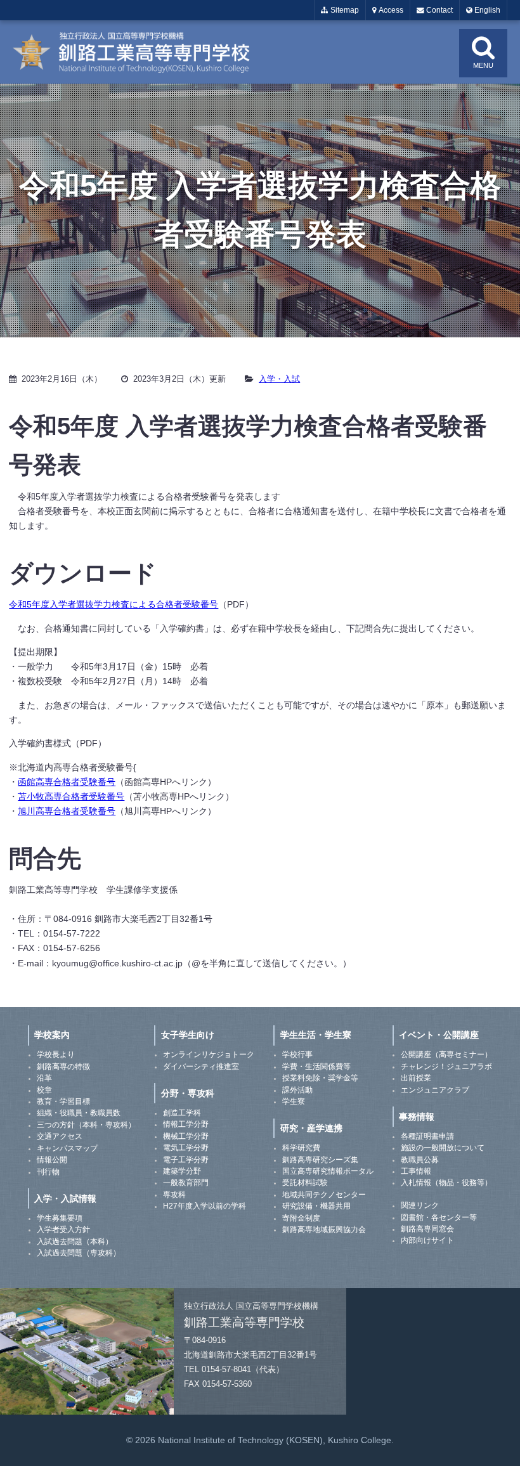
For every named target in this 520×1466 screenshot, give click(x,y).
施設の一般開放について (442, 1147)
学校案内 (52, 1035)
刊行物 (48, 1172)
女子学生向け (187, 1035)
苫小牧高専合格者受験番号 (71, 796)
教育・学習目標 (63, 1101)
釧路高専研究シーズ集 (320, 1160)
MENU (483, 65)
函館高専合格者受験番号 (66, 782)
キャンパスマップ (67, 1148)
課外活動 (297, 1090)
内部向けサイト (427, 1240)
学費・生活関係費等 (316, 1066)
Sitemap (343, 10)
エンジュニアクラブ (435, 1090)
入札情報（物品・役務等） (446, 1182)
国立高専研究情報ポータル (328, 1171)
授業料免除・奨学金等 (320, 1078)
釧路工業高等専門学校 (139, 52)
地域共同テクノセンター (324, 1194)
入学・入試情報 (65, 1198)
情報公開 (52, 1160)
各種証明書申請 (427, 1136)
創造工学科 (182, 1113)
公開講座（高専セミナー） (446, 1054)
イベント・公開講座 (439, 1035)
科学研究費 (301, 1147)
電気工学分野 (186, 1147)
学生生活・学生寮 (315, 1035)
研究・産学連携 (311, 1128)
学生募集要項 (59, 1218)
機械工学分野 (186, 1136)
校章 (44, 1090)
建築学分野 (182, 1171)
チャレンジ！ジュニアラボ (446, 1066)
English (486, 10)
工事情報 (416, 1171)
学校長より (56, 1054)
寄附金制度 (301, 1218)
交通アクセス (59, 1136)
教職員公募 (420, 1160)
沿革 (44, 1078)
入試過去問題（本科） (75, 1241)
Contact (438, 10)
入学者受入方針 (63, 1229)
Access (390, 10)
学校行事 (297, 1054)
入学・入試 (279, 379)
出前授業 (416, 1078)
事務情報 (416, 1117)
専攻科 (174, 1194)
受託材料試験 (305, 1182)
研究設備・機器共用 (316, 1206)
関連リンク (420, 1205)
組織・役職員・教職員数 (78, 1113)
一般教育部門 (186, 1182)
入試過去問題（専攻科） (78, 1253)
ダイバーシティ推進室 (201, 1066)
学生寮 (293, 1101)
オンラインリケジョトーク (208, 1054)
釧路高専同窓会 (427, 1229)
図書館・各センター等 (439, 1217)
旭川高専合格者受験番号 (66, 811)
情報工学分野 (186, 1124)
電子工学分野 (186, 1160)
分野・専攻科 (187, 1093)
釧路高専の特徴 (63, 1066)
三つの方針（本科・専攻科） (86, 1125)
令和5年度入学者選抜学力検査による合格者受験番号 (113, 604)
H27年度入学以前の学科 (204, 1206)
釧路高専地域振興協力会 (324, 1229)
